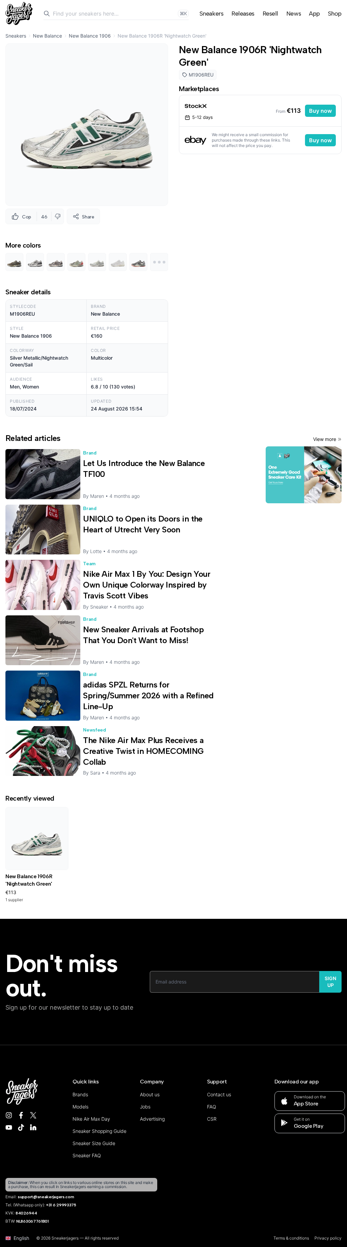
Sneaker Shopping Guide (99, 1131)
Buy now (320, 110)
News (293, 13)
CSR (212, 1119)
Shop (335, 13)
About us (150, 1094)
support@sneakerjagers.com (46, 1197)
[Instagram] (8, 1115)
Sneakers (211, 13)
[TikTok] (21, 1127)
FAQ (211, 1106)
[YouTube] (8, 1127)
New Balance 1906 (90, 36)
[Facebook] (21, 1115)
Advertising (152, 1119)
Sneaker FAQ (87, 1155)
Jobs (145, 1106)
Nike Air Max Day (91, 1119)
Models (80, 1106)
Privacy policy (328, 1238)
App (314, 13)
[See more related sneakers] (159, 262)
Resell (270, 13)
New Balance (47, 36)
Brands (80, 1094)
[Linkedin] (33, 1127)
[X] (33, 1115)
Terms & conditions (291, 1238)
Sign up (330, 981)
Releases (242, 13)
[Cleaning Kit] (304, 474)
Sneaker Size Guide (94, 1143)
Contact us (219, 1094)
